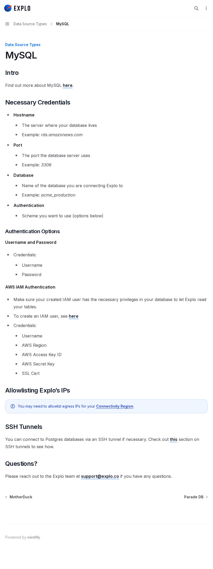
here (67, 85)
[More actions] (206, 8)
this (173, 439)
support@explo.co (100, 476)
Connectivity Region (114, 406)
